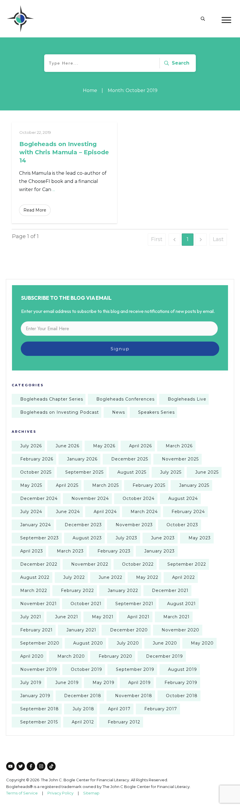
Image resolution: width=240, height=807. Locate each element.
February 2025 (149, 485)
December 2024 (39, 498)
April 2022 (183, 577)
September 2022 (186, 564)
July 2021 (30, 616)
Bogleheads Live (187, 399)
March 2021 (176, 616)
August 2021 (181, 603)
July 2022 (74, 577)
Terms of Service (22, 793)
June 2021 (66, 616)
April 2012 (83, 722)
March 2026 (179, 445)
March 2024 (144, 511)
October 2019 (86, 669)
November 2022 (89, 564)
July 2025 (170, 472)
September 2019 (135, 669)
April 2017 (119, 708)
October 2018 (182, 695)
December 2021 (170, 590)
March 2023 (70, 551)
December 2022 (38, 564)
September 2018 (39, 708)
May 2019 (103, 682)
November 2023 (134, 524)
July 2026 (31, 445)
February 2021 (36, 630)
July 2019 (31, 682)
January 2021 (81, 630)
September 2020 (39, 643)
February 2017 (160, 708)
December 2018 (82, 695)
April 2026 (140, 445)
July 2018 (83, 708)
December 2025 (129, 459)
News (118, 412)
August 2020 (88, 643)
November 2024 (90, 498)
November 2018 (133, 695)
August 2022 (34, 577)
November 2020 (180, 630)
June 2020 (165, 643)
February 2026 (36, 459)
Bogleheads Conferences (125, 399)
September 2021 (134, 603)
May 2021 (103, 616)
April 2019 (139, 682)
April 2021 (138, 616)
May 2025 (31, 485)
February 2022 (77, 590)
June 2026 (67, 445)
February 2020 (115, 656)
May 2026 (104, 445)
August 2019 (182, 669)
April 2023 (31, 551)
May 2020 (202, 643)
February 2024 (188, 511)
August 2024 (183, 498)
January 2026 (82, 459)
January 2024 (35, 524)
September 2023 (39, 538)
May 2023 (199, 538)
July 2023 (126, 538)
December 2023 (83, 524)
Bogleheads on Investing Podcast (59, 412)
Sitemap (91, 793)
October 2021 (86, 603)
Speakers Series (156, 412)
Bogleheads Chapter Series (51, 399)
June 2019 (67, 682)
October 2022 (138, 564)
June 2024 (68, 511)
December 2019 (164, 656)
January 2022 (123, 590)
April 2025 (67, 485)
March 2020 (71, 656)
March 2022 (33, 590)
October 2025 (36, 472)
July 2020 (128, 643)
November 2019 (38, 669)
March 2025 (105, 485)
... (53, 189)
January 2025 (194, 485)
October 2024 (139, 498)
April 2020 (32, 656)
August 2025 (131, 472)
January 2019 (35, 695)
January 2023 (159, 551)
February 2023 (114, 551)
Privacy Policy (60, 793)
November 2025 (180, 459)
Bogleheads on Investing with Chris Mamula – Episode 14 (64, 152)
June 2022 (110, 577)
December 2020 (129, 630)
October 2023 (182, 524)
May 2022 (147, 577)
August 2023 (87, 538)
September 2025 (84, 472)
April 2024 (105, 511)
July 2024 (31, 511)
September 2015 (39, 722)
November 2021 (38, 603)
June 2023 (163, 538)
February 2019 (180, 682)
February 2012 (124, 722)
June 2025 (207, 472)
